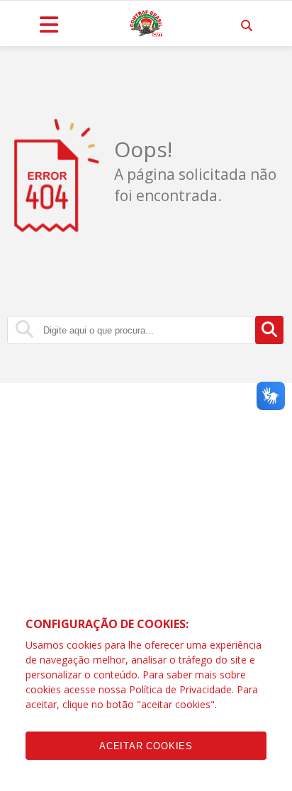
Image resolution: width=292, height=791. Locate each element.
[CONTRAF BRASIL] (146, 23)
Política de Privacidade (180, 689)
